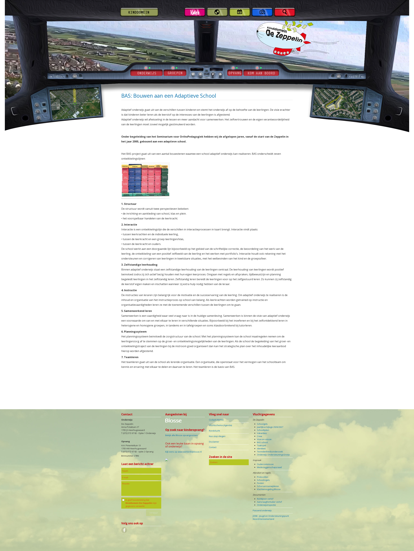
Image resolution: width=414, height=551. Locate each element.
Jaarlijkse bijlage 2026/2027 (270, 427)
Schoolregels (263, 480)
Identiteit (261, 448)
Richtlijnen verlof (265, 498)
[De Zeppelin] (173, 421)
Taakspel (261, 445)
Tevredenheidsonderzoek (270, 451)
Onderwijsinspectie (266, 504)
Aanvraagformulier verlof (269, 501)
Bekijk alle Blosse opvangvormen (181, 435)
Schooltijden (263, 430)
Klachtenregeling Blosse (269, 489)
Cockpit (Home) (216, 419)
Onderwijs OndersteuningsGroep (273, 454)
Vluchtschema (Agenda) (220, 425)
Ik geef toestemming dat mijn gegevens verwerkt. (141, 503)
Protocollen (262, 476)
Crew (259, 436)
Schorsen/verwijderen (268, 486)
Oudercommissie (265, 464)
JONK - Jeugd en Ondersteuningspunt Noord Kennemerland (271, 517)
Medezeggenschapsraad (269, 467)
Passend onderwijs (262, 510)
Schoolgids (262, 423)
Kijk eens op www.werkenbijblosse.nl (183, 451)
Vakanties (262, 433)
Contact (212, 447)
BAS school (262, 442)
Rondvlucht (214, 430)
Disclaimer (214, 441)
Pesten (260, 483)
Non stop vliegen (217, 436)
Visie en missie (264, 439)
